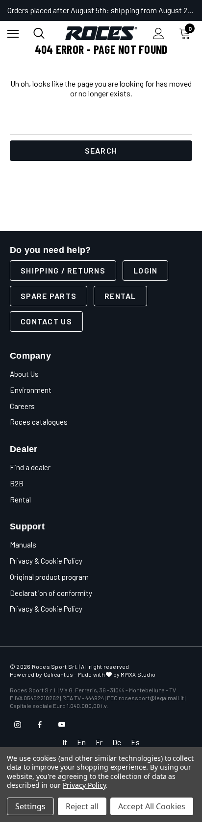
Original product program (49, 576)
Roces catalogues (39, 421)
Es (135, 742)
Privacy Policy (84, 785)
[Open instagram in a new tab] (17, 724)
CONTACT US (46, 321)
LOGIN (145, 270)
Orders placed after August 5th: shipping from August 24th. (101, 10)
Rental (120, 295)
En (81, 742)
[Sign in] (158, 33)
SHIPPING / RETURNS (63, 270)
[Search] (39, 33)
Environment (30, 390)
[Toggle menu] (13, 33)
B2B (17, 483)
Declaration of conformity (51, 593)
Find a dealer (30, 467)
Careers (22, 406)
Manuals (23, 544)
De (116, 742)
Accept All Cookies (151, 806)
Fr (99, 742)
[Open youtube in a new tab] (62, 724)
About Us (24, 373)
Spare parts (48, 295)
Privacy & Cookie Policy (46, 560)
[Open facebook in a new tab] (40, 724)
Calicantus (58, 674)
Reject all (82, 806)
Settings (30, 806)
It (64, 742)
